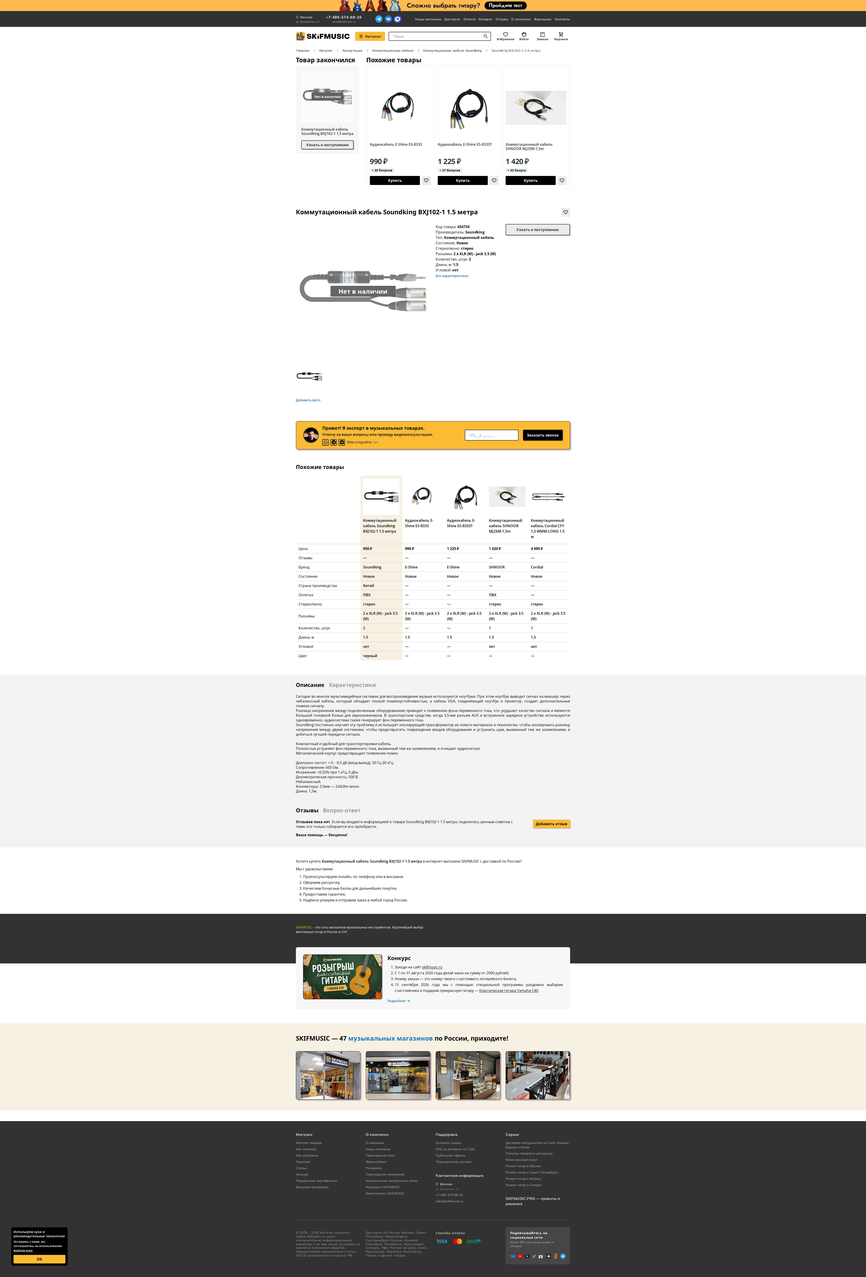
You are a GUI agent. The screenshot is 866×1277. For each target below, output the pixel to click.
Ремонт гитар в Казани (523, 1179)
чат (375, 442)
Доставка (452, 19)
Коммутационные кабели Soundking (452, 50)
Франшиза (542, 19)
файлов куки (23, 1250)
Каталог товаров (309, 1143)
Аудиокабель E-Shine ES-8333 (396, 144)
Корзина (561, 39)
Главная (302, 50)
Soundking (475, 232)
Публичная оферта (450, 1155)
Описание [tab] (310, 684)
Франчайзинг (376, 1162)
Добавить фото (308, 400)
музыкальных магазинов (390, 1038)
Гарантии (303, 1162)
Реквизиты (374, 1168)
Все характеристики (452, 276)
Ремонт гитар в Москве (523, 1166)
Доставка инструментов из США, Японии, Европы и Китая (537, 1145)
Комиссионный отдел (521, 1160)
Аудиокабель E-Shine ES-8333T (465, 144)
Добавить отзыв (551, 823)
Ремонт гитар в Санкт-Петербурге (532, 1172)
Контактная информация (459, 1175)
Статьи (301, 1168)
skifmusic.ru (432, 967)
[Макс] (397, 19)
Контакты (562, 19)
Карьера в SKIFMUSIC (383, 1187)
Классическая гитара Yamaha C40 (508, 990)
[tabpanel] (433, 741)
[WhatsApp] (325, 442)
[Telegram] (378, 19)
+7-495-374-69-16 (344, 17)
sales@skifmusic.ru (344, 21)
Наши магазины (428, 19)
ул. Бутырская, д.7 (308, 21)
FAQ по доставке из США (455, 1149)
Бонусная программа (312, 1187)
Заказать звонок (543, 435)
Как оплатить (306, 1149)
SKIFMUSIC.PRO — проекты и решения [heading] (533, 1201)
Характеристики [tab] (352, 684)
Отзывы (502, 19)
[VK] (342, 442)
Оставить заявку (449, 1143)
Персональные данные (453, 1162)
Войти (524, 39)
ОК (39, 1259)
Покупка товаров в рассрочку (529, 1153)
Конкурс (302, 1174)
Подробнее (396, 1001)
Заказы (542, 39)
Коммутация (353, 50)
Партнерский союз (380, 1155)
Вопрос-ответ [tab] (342, 810)
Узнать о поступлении (327, 144)
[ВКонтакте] (388, 19)
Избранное (505, 39)
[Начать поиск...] (485, 36)
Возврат (486, 19)
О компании (521, 19)
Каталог (373, 36)
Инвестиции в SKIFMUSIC (385, 1193)
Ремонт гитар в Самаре (524, 1185)
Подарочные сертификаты (316, 1181)
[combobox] (440, 36)
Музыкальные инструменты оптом (392, 1181)
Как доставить (307, 1155)
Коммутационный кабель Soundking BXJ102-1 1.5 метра (327, 131)
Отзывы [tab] (307, 810)
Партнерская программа (385, 1174)
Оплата (469, 19)
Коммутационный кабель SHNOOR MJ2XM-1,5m (529, 146)
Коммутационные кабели (392, 50)
